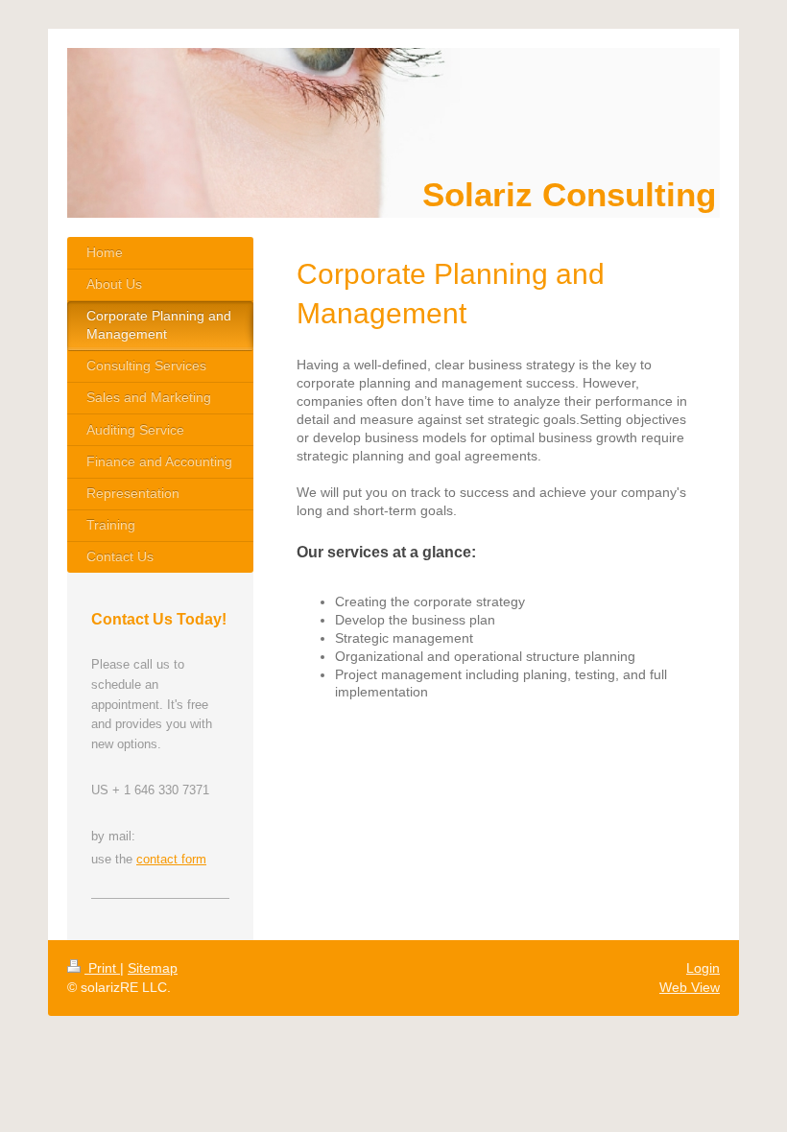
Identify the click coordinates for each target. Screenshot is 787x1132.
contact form (171, 859)
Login (703, 968)
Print (102, 968)
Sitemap (153, 968)
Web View (689, 987)
